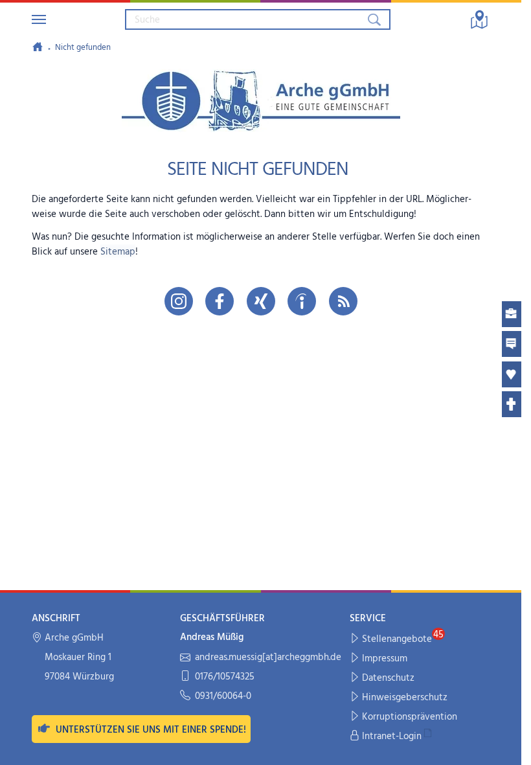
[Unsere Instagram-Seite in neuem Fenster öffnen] (178, 301)
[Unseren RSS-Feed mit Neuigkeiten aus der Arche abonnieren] (343, 301)
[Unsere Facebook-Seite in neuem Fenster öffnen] (219, 301)
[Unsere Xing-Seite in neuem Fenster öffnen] (261, 301)
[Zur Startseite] (37, 46)
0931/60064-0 (223, 696)
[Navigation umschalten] (39, 19)
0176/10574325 (224, 677)
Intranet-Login (392, 736)
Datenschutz (388, 678)
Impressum (384, 659)
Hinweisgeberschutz (404, 697)
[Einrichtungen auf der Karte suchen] (479, 19)
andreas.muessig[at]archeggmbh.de (268, 657)
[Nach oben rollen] (502, 746)
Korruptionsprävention (409, 717)
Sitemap (117, 252)
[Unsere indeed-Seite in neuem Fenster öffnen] (302, 301)
